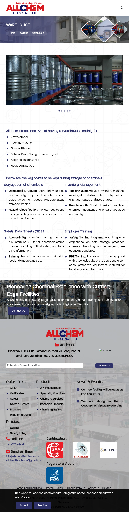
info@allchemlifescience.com (23, 456)
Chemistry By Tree (51, 409)
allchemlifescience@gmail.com (24, 460)
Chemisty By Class (51, 398)
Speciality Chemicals (53, 393)
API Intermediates (50, 387)
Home (12, 33)
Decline (42, 505)
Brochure (15, 409)
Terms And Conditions (29, 488)
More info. (26, 497)
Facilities (23, 33)
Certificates (17, 393)
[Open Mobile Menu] (115, 8)
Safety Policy (18, 433)
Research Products (52, 404)
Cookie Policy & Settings (81, 488)
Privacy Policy (54, 488)
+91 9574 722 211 (15, 444)
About (13, 387)
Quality (14, 427)
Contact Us (18, 311)
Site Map (105, 488)
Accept (23, 505)
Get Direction (104, 366)
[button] (59, 111)
